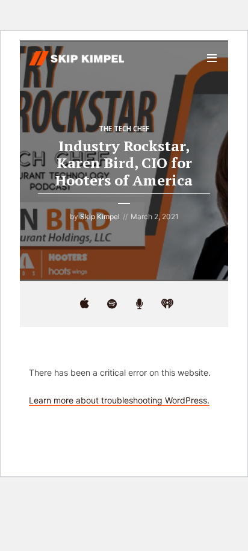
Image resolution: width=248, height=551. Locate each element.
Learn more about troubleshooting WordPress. (119, 400)
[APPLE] (84, 304)
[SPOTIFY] (112, 304)
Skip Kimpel (100, 216)
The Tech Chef (124, 128)
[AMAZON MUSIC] (139, 304)
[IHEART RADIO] (167, 304)
